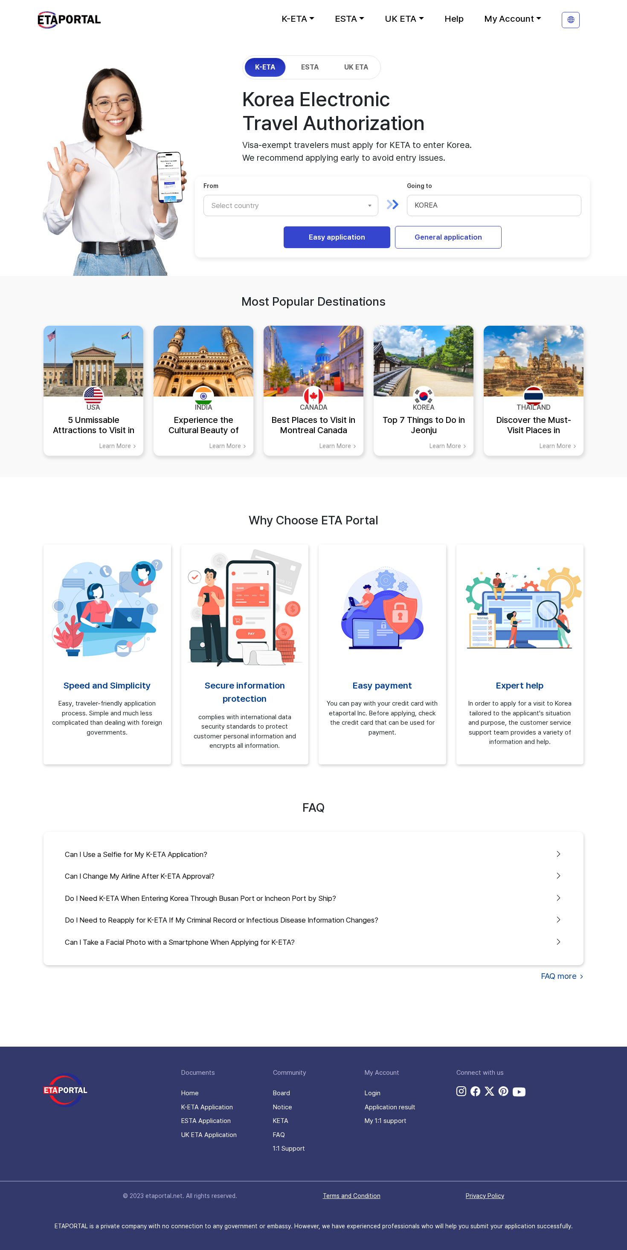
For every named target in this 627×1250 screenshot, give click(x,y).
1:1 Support (289, 1148)
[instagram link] (461, 1091)
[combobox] (290, 205)
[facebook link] (475, 1091)
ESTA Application (206, 1121)
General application (448, 237)
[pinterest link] (503, 1091)
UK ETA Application (209, 1135)
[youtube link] (519, 1091)
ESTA (310, 67)
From (210, 185)
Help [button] (454, 18)
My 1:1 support (385, 1121)
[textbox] (239, 205)
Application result (390, 1107)
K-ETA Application (207, 1107)
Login (372, 1093)
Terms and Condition (351, 1195)
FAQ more (560, 976)
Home (190, 1093)
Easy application (337, 237)
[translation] (571, 20)
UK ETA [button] (400, 18)
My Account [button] (509, 18)
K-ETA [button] (294, 18)
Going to (419, 185)
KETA (280, 1121)
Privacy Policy (485, 1195)
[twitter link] (489, 1091)
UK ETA (356, 67)
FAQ (279, 1135)
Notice (282, 1107)
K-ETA (265, 67)
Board (281, 1093)
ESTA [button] (346, 18)
